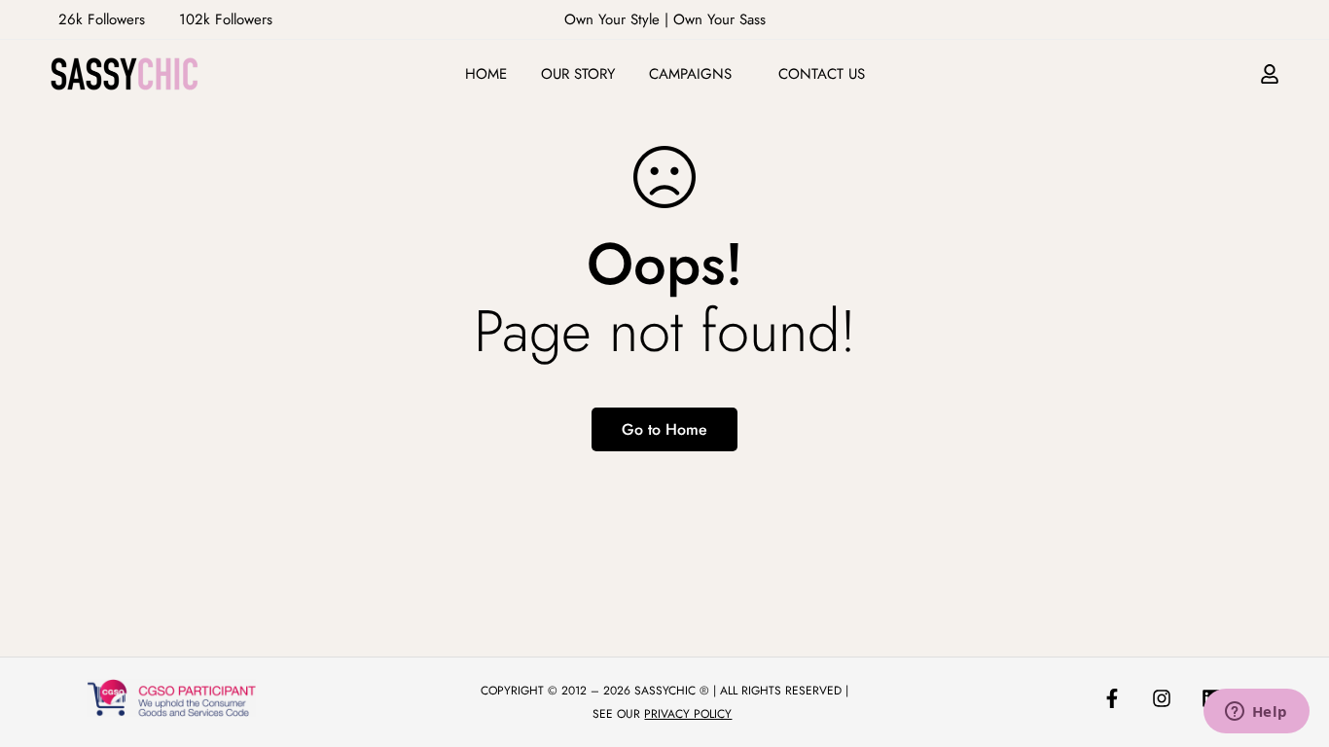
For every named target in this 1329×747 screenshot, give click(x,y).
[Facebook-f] (1112, 698)
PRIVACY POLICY (688, 714)
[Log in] (1269, 74)
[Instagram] (1161, 698)
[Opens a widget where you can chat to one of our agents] (1256, 713)
